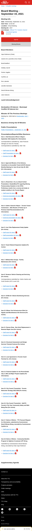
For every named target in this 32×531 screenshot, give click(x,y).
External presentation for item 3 (12, 196)
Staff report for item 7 (9, 265)
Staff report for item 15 (9, 393)
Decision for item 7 (8, 267)
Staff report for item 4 (9, 215)
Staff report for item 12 (9, 347)
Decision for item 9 (8, 303)
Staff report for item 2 (9, 172)
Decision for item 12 (9, 350)
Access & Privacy (5, 523)
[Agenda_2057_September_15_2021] (3, 33)
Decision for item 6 (8, 253)
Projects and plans (6, 485)
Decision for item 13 (9, 365)
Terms (2, 517)
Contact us (4, 472)
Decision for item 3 (8, 199)
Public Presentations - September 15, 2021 (14, 130)
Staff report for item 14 (9, 379)
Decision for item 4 (8, 220)
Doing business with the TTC (9, 495)
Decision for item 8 (8, 289)
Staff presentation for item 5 (11, 235)
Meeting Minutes (16, 44)
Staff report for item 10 (9, 317)
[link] (2, 509)
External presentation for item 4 (12, 217)
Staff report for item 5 (9, 232)
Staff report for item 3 (9, 193)
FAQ (2, 504)
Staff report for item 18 (9, 450)
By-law (2, 520)
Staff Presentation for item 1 (11, 153)
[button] (27, 529)
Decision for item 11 (9, 335)
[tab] (16, 39)
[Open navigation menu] (29, 2)
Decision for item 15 (9, 396)
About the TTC (5, 478)
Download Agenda (11, 32)
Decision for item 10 (9, 320)
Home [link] (2, 6)
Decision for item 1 (8, 156)
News (3, 498)
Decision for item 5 (8, 238)
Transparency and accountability (10, 482)
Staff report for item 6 (9, 250)
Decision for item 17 (9, 432)
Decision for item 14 (9, 381)
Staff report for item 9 (9, 301)
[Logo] (4, 2)
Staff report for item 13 (9, 362)
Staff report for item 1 (9, 150)
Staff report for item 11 (9, 332)
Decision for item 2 (8, 175)
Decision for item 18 (9, 453)
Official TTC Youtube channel (18, 30)
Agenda (16, 39)
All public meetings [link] (11, 6)
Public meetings (6, 488)
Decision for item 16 (9, 413)
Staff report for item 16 (9, 410)
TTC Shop (4, 501)
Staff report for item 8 (9, 286)
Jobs (2, 491)
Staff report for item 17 (9, 429)
